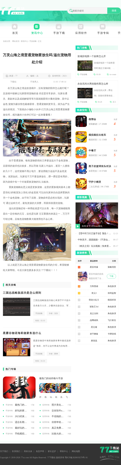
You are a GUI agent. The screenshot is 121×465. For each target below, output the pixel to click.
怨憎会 (92, 119)
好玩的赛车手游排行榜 (22, 410)
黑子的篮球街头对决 (100, 166)
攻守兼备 (94, 334)
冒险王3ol (94, 307)
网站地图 (76, 451)
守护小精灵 (95, 182)
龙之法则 (94, 313)
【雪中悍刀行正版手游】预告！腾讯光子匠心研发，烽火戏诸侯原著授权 (95, 233)
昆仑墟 (94, 327)
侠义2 (94, 293)
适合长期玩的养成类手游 (22, 422)
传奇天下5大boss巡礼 (92, 226)
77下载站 (46, 270)
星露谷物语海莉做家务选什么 (22, 333)
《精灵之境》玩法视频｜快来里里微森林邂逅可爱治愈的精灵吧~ (95, 246)
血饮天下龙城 (62, 397)
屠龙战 (94, 341)
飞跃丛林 (68, 397)
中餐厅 (92, 150)
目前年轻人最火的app (58, 422)
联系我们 (16, 451)
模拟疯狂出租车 (97, 135)
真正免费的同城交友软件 (58, 428)
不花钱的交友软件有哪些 (58, 416)
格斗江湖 (46, 397)
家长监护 (52, 451)
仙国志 (52, 397)
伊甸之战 (41, 397)
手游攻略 (32, 41)
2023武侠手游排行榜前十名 (22, 416)
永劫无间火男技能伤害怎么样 (92, 83)
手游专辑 (103, 32)
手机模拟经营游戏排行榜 (22, 433)
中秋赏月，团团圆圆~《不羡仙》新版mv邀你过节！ (95, 239)
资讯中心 (37, 32)
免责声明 (40, 451)
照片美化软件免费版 (58, 405)
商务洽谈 (28, 451)
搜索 (114, 10)
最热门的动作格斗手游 (51, 378)
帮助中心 (64, 451)
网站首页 (15, 41)
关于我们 (4, 451)
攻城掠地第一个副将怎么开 (91, 56)
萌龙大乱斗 (94, 300)
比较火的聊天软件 (58, 433)
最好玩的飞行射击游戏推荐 (22, 428)
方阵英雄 (94, 286)
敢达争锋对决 (57, 397)
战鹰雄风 (94, 320)
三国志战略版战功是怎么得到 (22, 292)
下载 (111, 276)
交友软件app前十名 (58, 410)
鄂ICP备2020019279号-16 (76, 457)
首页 (15, 32)
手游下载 (59, 32)
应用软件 (81, 32)
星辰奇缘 (94, 267)
